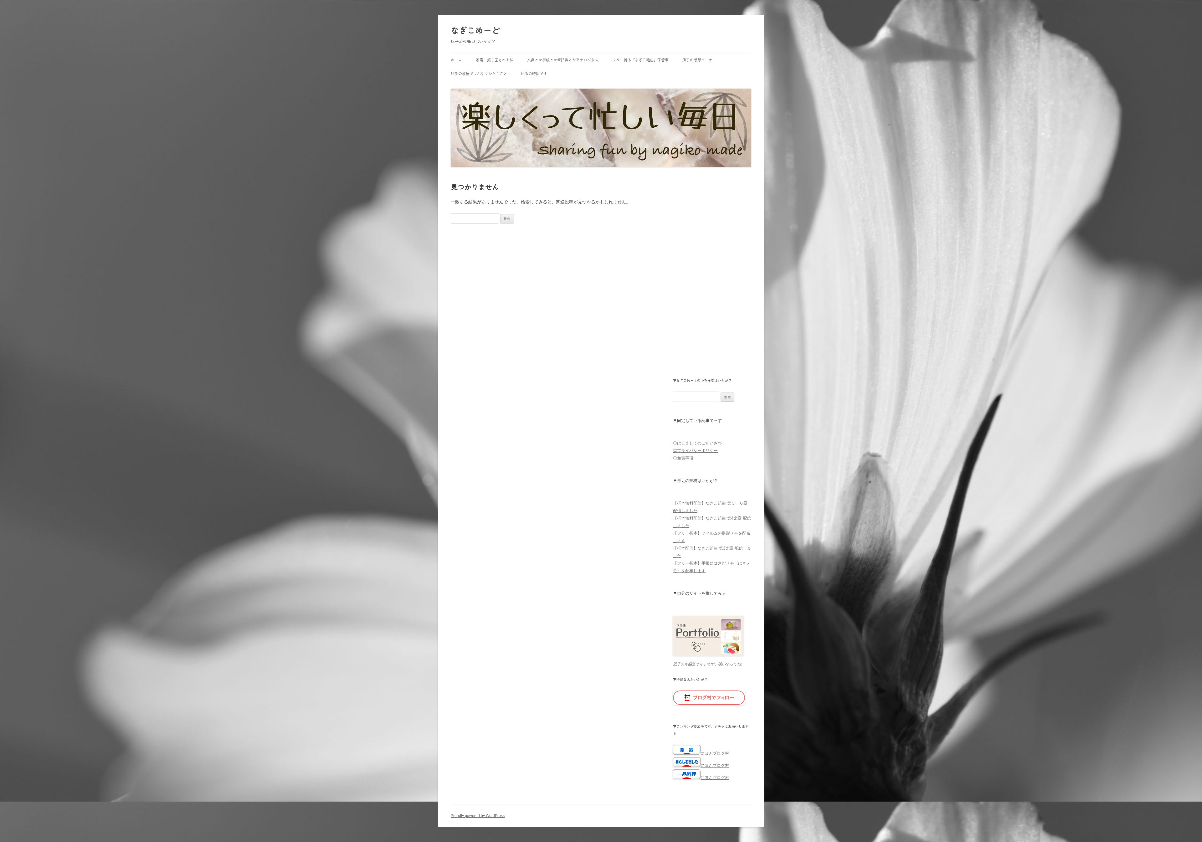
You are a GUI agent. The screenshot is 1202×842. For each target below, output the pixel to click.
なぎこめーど (475, 30)
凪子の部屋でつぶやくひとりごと (479, 73)
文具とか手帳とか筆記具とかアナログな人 (562, 59)
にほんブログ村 (715, 753)
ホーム (456, 59)
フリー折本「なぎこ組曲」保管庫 (640, 59)
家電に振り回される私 (494, 59)
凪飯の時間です (534, 73)
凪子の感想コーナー (699, 59)
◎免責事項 (683, 458)
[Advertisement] (712, 279)
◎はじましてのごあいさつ (697, 443)
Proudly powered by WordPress (478, 816)
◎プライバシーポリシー (695, 450)
